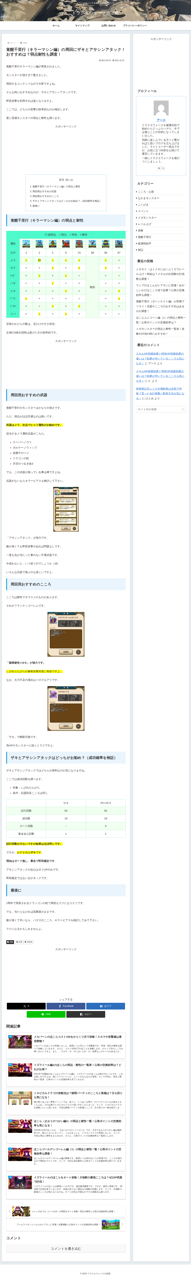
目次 (61, 179)
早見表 (29, 942)
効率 (20, 942)
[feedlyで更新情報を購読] (159, 168)
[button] (85, 1014)
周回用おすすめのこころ (46, 196)
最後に (36, 205)
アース (161, 120)
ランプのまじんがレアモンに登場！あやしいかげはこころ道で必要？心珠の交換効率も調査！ (160, 290)
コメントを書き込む (66, 1248)
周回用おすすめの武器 (44, 191)
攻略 (11, 942)
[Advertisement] (66, 150)
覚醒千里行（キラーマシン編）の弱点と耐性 (56, 186)
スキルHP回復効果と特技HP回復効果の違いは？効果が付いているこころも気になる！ (160, 358)
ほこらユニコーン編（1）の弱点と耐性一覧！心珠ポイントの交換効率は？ (161, 320)
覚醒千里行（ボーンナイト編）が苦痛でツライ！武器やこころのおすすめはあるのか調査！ (160, 306)
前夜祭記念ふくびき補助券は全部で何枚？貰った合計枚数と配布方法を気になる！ (160, 393)
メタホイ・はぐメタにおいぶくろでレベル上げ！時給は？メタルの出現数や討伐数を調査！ (160, 274)
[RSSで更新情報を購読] (163, 168)
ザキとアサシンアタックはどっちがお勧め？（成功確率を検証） (67, 201)
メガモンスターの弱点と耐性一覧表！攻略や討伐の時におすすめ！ (160, 331)
